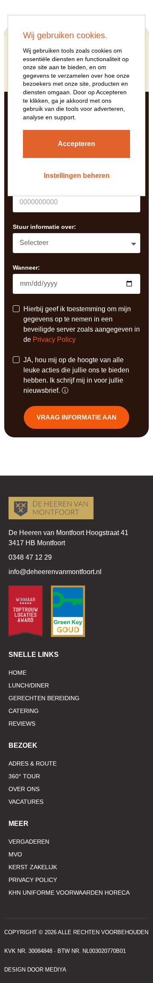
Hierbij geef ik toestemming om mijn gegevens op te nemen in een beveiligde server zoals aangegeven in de (81, 324)
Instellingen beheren (77, 175)
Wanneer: (26, 267)
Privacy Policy (54, 339)
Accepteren (76, 143)
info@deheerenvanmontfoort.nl (55, 571)
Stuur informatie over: (44, 226)
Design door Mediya (35, 969)
